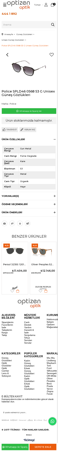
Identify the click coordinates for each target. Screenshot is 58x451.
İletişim (50, 322)
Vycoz (50, 388)
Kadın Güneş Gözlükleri (29, 363)
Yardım (27, 327)
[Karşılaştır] (12, 223)
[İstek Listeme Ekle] (4, 223)
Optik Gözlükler (6, 364)
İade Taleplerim (7, 328)
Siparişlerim (8, 322)
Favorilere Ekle (29, 291)
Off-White (51, 376)
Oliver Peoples (51, 379)
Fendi (50, 394)
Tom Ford (49, 366)
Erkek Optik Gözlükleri (29, 386)
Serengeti (52, 373)
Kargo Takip (5, 333)
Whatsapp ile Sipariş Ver (30, 111)
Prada (50, 386)
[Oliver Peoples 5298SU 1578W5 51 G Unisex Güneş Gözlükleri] (32, 250)
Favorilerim (7, 325)
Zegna (50, 391)
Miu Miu (51, 358)
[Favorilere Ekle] (51, 55)
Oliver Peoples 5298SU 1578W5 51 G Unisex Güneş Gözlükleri (32, 264)
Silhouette (52, 370)
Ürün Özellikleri (13, 139)
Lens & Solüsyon (6, 374)
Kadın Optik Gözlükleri (29, 378)
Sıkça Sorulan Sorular (28, 340)
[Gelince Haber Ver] (27, 223)
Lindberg (51, 360)
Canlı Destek (27, 323)
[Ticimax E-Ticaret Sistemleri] (29, 440)
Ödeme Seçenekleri (15, 204)
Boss (49, 383)
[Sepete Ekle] (6, 291)
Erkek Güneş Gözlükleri (29, 371)
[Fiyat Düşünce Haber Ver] (20, 223)
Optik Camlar (5, 369)
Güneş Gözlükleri (7, 359)
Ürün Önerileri (12, 212)
